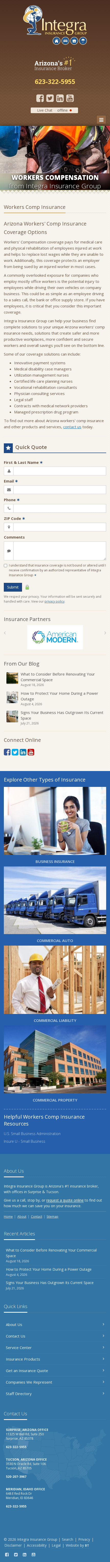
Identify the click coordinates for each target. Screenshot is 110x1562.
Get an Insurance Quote (27, 1370)
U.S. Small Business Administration (32, 1133)
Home (8, 1216)
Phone (12, 499)
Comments (14, 537)
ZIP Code (14, 518)
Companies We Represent (29, 1382)
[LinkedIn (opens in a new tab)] (60, 98)
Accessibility (37, 1545)
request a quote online (65, 1200)
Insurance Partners (27, 619)
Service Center (19, 1347)
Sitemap (52, 1216)
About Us (14, 1324)
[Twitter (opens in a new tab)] (50, 98)
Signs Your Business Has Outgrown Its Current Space (62, 717)
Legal (56, 1545)
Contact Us (15, 1336)
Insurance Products (23, 1359)
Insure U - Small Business (24, 1141)
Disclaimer (13, 1545)
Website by (77, 1545)
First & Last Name (23, 462)
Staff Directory (19, 1393)
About (21, 1216)
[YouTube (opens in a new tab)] (70, 98)
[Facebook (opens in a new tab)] (40, 98)
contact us (72, 426)
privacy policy (54, 601)
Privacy (84, 1539)
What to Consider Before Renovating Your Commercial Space (58, 679)
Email (11, 481)
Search (67, 1539)
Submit (13, 587)
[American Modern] (55, 637)
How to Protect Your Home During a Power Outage (59, 698)
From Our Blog (21, 663)
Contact (36, 1216)
